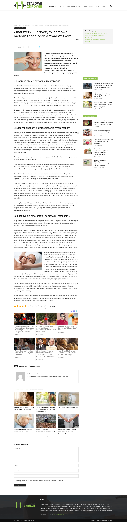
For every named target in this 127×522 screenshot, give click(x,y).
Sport (61, 6)
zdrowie (23, 27)
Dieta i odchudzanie (73, 6)
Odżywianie (88, 6)
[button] (111, 6)
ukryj (94, 31)
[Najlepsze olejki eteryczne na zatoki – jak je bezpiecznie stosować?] (24, 399)
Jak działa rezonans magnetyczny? (68, 407)
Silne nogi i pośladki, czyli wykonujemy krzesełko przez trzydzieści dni (103, 132)
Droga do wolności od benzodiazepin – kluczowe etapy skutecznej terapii (45, 431)
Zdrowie (51, 6)
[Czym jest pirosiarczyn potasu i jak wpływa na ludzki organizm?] (87, 142)
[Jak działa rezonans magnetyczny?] (68, 399)
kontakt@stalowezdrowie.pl (61, 514)
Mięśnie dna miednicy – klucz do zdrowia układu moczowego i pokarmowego (67, 431)
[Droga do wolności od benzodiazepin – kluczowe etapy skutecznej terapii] (46, 421)
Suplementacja (101, 6)
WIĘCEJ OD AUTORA (36, 389)
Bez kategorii (26, 25)
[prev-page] (44, 436)
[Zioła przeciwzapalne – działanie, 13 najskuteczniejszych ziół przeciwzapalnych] (87, 162)
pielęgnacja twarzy (35, 366)
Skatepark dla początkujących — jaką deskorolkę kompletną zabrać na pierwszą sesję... (103, 85)
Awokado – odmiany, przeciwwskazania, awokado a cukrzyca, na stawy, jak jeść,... (103, 122)
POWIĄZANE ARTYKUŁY (21, 389)
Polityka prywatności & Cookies (105, 520)
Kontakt (93, 520)
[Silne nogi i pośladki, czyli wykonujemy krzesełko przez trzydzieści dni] (87, 132)
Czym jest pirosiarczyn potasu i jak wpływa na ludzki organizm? (103, 141)
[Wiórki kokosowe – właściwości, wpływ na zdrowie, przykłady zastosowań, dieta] (87, 151)
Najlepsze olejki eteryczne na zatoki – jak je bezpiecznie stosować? (103, 94)
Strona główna (17, 25)
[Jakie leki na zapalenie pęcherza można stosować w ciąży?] (24, 421)
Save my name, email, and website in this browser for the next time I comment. (40, 480)
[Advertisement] (63, 18)
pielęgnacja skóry (23, 366)
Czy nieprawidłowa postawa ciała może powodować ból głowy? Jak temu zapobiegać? (45, 409)
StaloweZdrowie (32, 374)
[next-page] (47, 436)
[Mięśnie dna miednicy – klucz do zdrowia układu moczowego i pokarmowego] (68, 421)
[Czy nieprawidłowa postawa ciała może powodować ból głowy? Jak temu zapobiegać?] (46, 399)
